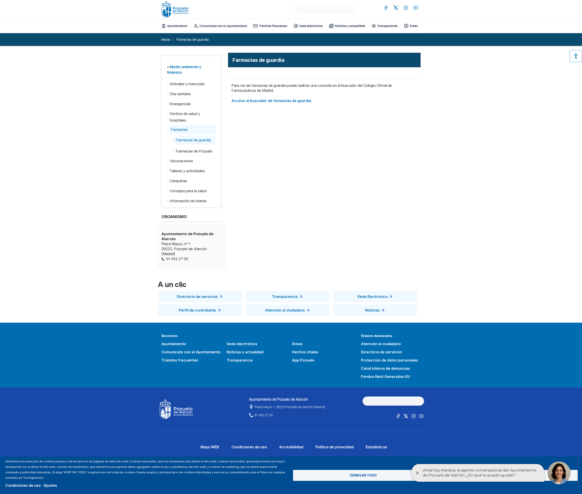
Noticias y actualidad (350, 26)
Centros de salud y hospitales (185, 116)
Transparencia (387, 26)
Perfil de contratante (197, 310)
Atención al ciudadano (285, 310)
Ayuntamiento (177, 26)
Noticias (372, 310)
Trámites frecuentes (273, 26)
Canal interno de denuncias (385, 368)
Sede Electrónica (372, 296)
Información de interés (188, 201)
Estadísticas (376, 447)
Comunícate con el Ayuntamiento (191, 352)
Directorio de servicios (197, 296)
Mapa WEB (210, 447)
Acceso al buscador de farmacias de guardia (271, 100)
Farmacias (179, 129)
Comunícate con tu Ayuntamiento (223, 26)
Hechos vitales (305, 352)
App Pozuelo (303, 360)
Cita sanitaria (180, 94)
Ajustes (50, 485)
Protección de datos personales (389, 360)
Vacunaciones (181, 161)
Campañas (178, 181)
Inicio (165, 39)
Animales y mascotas (187, 84)
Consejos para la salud (188, 191)
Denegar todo (363, 475)
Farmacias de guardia (193, 140)
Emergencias (180, 104)
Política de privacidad (335, 447)
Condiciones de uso (249, 447)
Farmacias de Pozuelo (194, 151)
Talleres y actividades (187, 171)
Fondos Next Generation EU (385, 376)
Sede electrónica (311, 26)
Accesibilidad (291, 447)
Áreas (414, 26)
